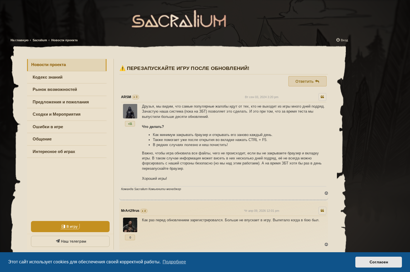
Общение (42, 139)
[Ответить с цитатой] (322, 97)
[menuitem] (342, 40)
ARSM (126, 97)
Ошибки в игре (48, 126)
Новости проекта (48, 64)
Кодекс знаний (47, 77)
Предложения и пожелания (61, 101)
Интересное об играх (54, 151)
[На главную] (179, 17)
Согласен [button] (379, 262)
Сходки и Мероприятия (57, 114)
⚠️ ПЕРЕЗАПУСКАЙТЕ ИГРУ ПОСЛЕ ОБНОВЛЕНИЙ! (184, 68)
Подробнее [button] (174, 261)
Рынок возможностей (55, 89)
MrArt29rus (130, 211)
